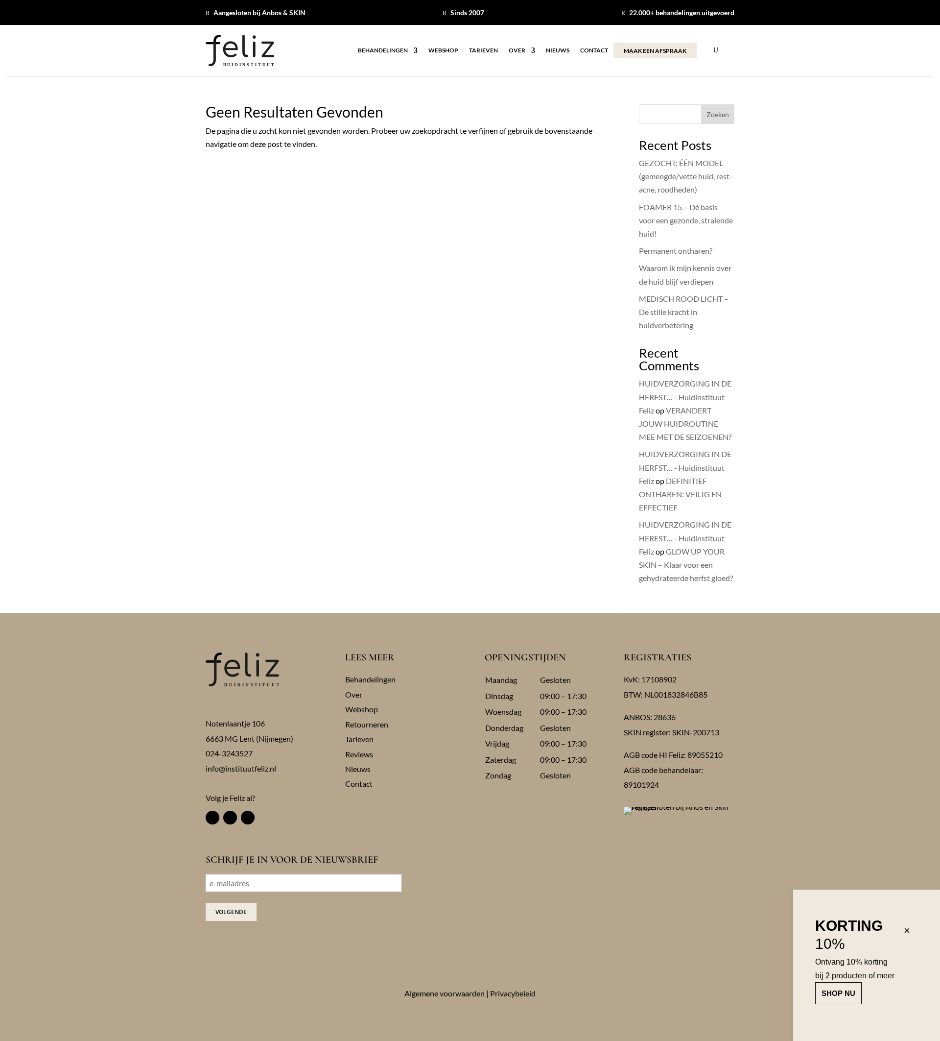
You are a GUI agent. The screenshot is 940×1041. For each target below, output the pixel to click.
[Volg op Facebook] (212, 817)
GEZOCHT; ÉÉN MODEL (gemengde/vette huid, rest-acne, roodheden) (685, 176)
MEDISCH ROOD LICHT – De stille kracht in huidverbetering (683, 312)
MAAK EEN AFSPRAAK (655, 50)
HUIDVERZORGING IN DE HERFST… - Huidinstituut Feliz (685, 396)
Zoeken (717, 114)
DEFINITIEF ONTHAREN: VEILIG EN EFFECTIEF (680, 494)
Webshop (443, 50)
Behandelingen (383, 50)
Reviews (359, 754)
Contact (594, 50)
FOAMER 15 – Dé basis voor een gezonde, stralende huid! (686, 220)
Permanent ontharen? (675, 250)
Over (517, 50)
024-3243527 (229, 753)
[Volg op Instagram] (230, 817)
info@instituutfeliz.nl (241, 768)
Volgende (231, 912)
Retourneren (366, 724)
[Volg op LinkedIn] (248, 817)
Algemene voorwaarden (444, 993)
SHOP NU (838, 993)
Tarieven (483, 50)
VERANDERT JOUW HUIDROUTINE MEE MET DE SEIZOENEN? (685, 423)
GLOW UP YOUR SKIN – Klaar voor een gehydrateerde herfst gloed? (686, 564)
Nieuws (557, 50)
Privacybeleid (513, 993)
